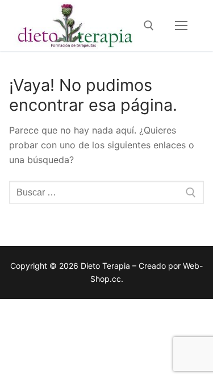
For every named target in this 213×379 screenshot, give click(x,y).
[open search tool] (149, 25)
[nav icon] (181, 26)
